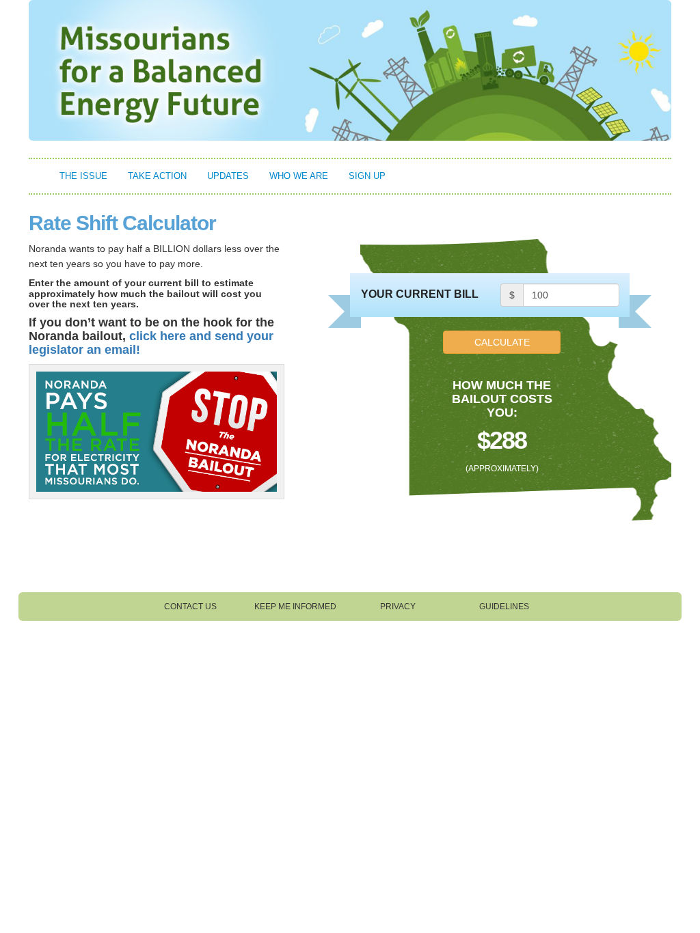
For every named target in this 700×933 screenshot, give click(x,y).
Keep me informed (295, 606)
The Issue (83, 176)
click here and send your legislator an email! (151, 343)
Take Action (157, 176)
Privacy (398, 606)
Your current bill (420, 294)
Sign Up (367, 176)
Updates (228, 176)
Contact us (190, 606)
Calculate (502, 342)
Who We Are (298, 176)
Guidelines (504, 606)
